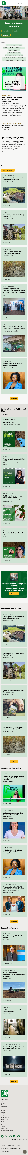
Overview (5, 414)
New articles (6, 31)
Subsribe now (14, 593)
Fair (4, 324)
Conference (7, 933)
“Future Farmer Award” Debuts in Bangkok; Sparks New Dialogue (13, 83)
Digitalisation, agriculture (14, 55)
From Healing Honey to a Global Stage (13, 460)
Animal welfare (20, 47)
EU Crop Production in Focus (12, 326)
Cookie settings (5, 1151)
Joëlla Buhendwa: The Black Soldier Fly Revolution (12, 364)
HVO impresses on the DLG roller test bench (12, 1010)
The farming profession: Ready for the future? (13, 215)
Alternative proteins (14, 52)
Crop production (14, 50)
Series (16, 31)
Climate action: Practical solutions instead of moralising (13, 252)
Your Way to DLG (11, 1145)
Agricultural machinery (14, 45)
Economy (6, 1007)
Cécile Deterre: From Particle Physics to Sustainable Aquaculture (12, 99)
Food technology (7, 60)
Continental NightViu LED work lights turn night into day (13, 1047)
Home (3, 42)
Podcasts (5, 35)
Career (5, 212)
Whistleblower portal (15, 1148)
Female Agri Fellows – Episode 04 (13, 534)
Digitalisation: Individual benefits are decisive (13, 126)
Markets (8, 79)
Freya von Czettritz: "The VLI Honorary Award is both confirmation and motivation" (13, 888)
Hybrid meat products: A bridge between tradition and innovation (14, 138)
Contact (3, 1145)
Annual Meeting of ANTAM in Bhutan (13, 936)
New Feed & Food (8, 493)
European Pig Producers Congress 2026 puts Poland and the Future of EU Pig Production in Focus (14, 291)
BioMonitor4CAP (8, 422)
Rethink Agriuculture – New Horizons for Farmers (12, 497)
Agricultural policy (9, 884)
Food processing (20, 60)
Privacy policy (5, 1148)
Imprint (18, 1145)
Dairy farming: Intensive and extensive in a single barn (14, 178)
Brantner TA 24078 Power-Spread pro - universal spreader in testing (14, 974)
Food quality (21, 57)
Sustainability (7, 249)
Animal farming (8, 47)
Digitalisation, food (9, 57)
